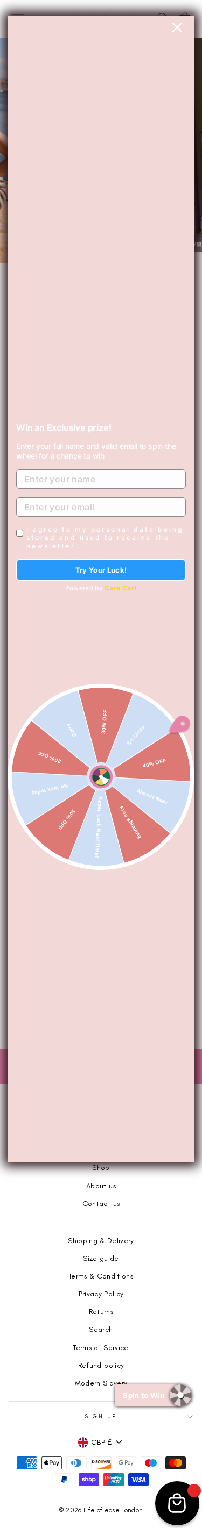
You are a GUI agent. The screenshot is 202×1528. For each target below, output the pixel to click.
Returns (101, 1311)
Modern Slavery (101, 1383)
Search (101, 1329)
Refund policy (101, 1365)
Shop (100, 1167)
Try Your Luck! (101, 570)
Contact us (101, 1203)
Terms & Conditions (101, 1276)
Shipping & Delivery (101, 1240)
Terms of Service (100, 1347)
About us (101, 1185)
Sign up (100, 1416)
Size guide (101, 1258)
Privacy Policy (101, 1293)
